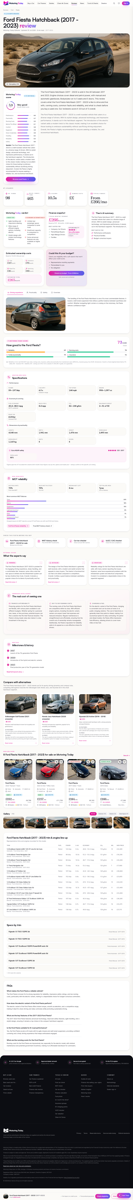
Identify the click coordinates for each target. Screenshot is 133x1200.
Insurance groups (60, 1103)
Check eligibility (102, 1196)
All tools (57, 1079)
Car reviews (7, 1086)
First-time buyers (86, 1086)
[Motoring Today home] (13, 3)
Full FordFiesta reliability (17, 526)
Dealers (104, 3)
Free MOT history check (41, 526)
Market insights (86, 1089)
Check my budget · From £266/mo (67, 273)
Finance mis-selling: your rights (91, 1082)
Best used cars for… (9, 1082)
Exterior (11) (102, 814)
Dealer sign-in (111, 1089)
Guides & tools (86, 1079)
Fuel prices (58, 1096)
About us (110, 1079)
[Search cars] (114, 3)
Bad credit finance (35, 1086)
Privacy (79, 1133)
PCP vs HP (32, 1082)
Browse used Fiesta (20, 179)
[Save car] (29, 762)
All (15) (93, 814)
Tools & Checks (92, 3)
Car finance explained (36, 1079)
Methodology (111, 1082)
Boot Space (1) (123, 814)
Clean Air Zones (62, 3)
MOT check (59, 1086)
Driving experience (16, 292)
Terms (85, 1133)
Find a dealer (7, 1093)
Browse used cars (9, 1079)
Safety (45, 292)
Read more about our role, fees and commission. (17, 1166)
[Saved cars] (119, 3)
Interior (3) (113, 814)
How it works (85, 1096)
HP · (10, 802)
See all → (126, 755)
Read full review (10, 582)
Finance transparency (36, 1093)
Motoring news (86, 1093)
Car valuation (59, 1114)
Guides (51, 3)
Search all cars (8, 1089)
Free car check (60, 1082)
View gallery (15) (14, 84)
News (82, 3)
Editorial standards (113, 1086)
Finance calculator (61, 1093)
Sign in (126, 3)
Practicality (33, 292)
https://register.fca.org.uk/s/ (71, 1177)
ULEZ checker (59, 1110)
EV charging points (61, 1107)
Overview (57, 292)
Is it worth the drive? (62, 1100)
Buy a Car (31, 3)
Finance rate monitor (36, 1089)
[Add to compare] (25, 762)
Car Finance (42, 3)
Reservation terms (95, 1133)
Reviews (74, 3)
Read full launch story (14, 672)
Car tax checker (60, 1089)
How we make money (109, 1133)
